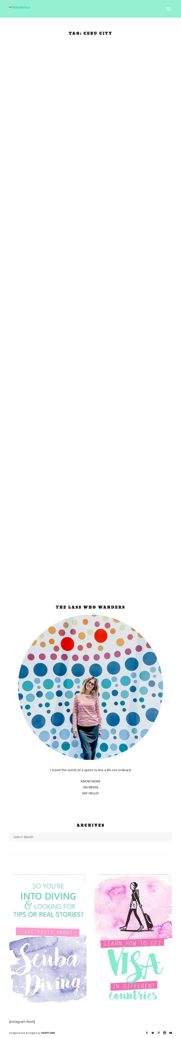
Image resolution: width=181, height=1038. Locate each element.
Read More (28, 201)
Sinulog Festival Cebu (51, 328)
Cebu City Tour (41, 534)
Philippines (41, 170)
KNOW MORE (90, 781)
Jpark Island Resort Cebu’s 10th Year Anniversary (74, 158)
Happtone (48, 1032)
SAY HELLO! (90, 793)
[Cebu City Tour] (82, 448)
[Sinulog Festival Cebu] (87, 268)
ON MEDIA (90, 787)
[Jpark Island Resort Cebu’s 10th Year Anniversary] (89, 93)
